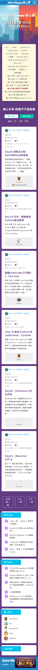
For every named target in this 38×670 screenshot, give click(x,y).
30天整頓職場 (15, 592)
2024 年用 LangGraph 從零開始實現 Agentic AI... (22, 569)
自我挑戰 (18, 72)
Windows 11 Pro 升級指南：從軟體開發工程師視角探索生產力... (21, 599)
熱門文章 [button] (26, 116)
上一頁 (20, 500)
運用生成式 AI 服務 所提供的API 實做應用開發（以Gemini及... (22, 585)
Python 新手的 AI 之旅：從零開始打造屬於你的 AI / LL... (22, 576)
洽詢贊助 (5, 664)
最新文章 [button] (11, 116)
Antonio (12, 638)
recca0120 (13, 628)
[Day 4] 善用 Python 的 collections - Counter (18, 333)
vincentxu (13, 618)
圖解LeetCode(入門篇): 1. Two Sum (18, 274)
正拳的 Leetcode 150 (13, 327)
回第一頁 (8, 501)
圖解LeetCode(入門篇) (13, 268)
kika (11, 633)
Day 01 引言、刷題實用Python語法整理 (18, 218)
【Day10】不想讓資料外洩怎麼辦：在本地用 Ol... (21, 543)
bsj (10, 623)
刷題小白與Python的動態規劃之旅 (17, 209)
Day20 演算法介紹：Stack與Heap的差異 (16, 153)
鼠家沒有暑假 (21, 185)
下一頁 (31, 500)
